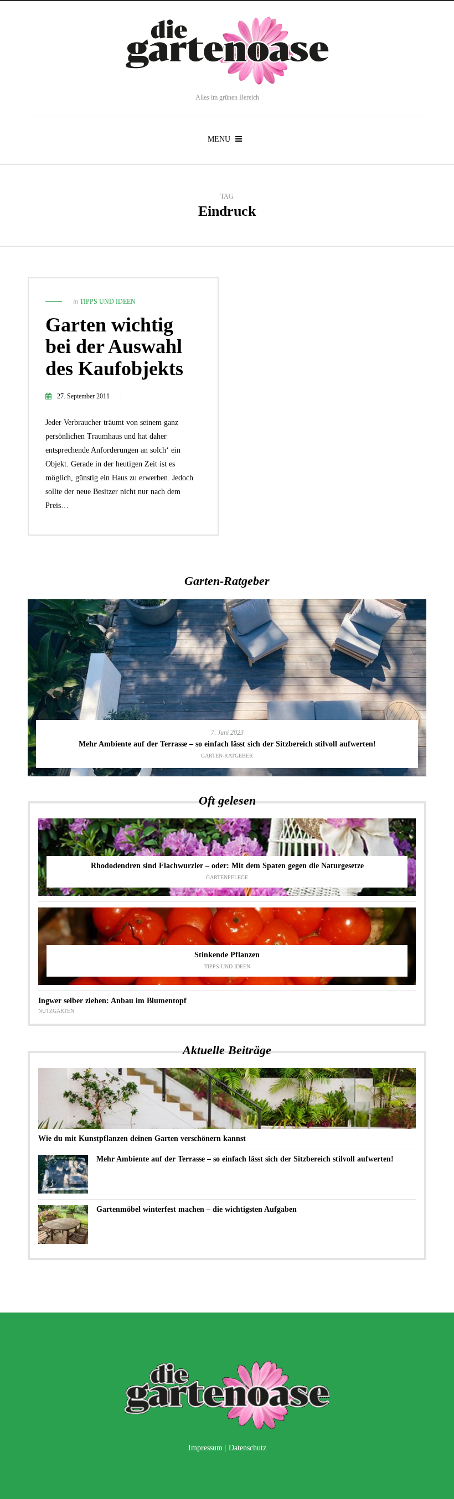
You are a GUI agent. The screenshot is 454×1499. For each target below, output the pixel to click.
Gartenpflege (227, 877)
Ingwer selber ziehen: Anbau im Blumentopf (112, 1001)
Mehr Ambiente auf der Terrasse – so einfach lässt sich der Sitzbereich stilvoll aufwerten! (227, 744)
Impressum (205, 1448)
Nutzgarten (56, 1011)
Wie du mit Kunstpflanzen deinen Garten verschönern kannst (142, 1138)
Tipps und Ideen (108, 301)
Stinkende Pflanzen (227, 955)
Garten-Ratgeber (227, 756)
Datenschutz (247, 1448)
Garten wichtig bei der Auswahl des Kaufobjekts (114, 347)
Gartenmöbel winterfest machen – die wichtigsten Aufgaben (196, 1209)
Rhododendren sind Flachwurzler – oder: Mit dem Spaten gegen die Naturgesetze (227, 866)
